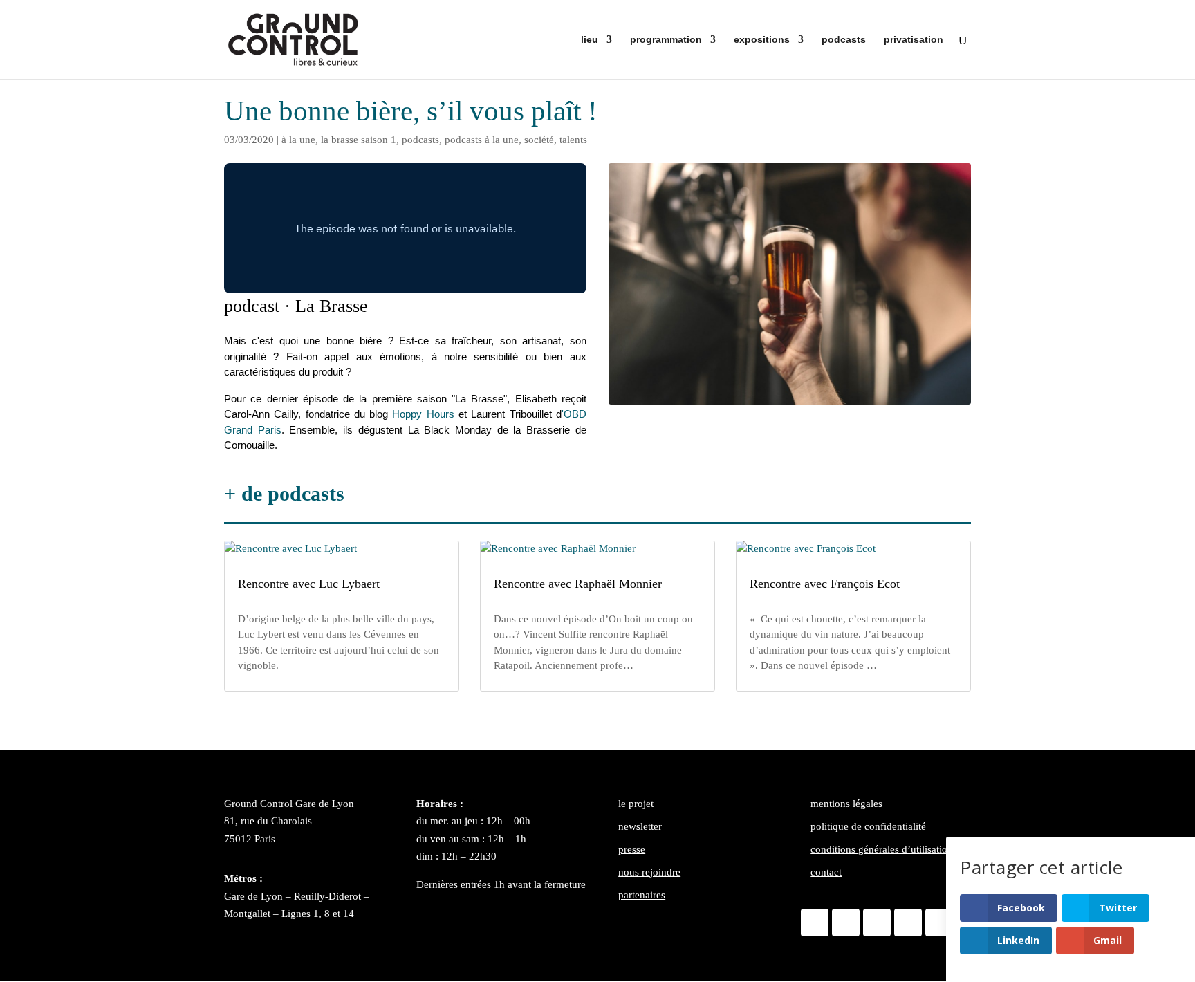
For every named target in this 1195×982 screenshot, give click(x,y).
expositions (762, 40)
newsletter (640, 826)
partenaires (641, 894)
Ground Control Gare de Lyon (289, 803)
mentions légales (846, 803)
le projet (636, 803)
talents (573, 139)
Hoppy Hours (423, 414)
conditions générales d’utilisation (881, 849)
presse (631, 849)
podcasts (844, 40)
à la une (298, 139)
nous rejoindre (649, 872)
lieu (589, 40)
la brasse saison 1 (358, 139)
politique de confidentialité (868, 826)
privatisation (913, 40)
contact (826, 872)
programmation (666, 40)
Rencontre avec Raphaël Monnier (578, 584)
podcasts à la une (482, 139)
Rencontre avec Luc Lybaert (309, 584)
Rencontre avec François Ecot (825, 584)
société (539, 139)
